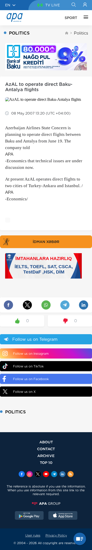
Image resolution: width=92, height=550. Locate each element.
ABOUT (46, 442)
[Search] (73, 5)
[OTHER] (84, 18)
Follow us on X (24, 392)
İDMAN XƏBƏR (46, 242)
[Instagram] (30, 474)
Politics (81, 33)
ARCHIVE (46, 456)
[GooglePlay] (29, 516)
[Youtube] (46, 474)
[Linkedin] (62, 474)
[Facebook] (22, 474)
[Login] (85, 5)
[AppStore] (62, 516)
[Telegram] (54, 474)
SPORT (71, 18)
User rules (32, 535)
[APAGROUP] (46, 503)
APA (9, 154)
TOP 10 (46, 462)
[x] (38, 474)
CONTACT (46, 449)
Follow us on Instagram (31, 353)
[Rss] (70, 474)
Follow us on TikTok (28, 366)
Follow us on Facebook (31, 379)
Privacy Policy (56, 535)
